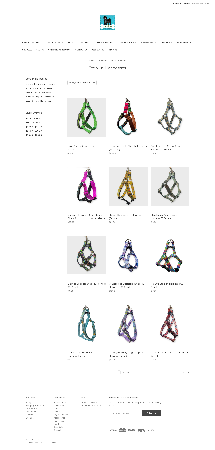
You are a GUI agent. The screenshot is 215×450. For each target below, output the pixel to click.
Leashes (165, 42)
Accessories (127, 42)
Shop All (27, 49)
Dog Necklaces (104, 42)
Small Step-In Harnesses (38, 92)
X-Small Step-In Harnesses (40, 88)
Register (198, 3)
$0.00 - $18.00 (33, 118)
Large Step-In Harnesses (38, 101)
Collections (54, 42)
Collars (84, 42)
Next (184, 372)
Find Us (113, 49)
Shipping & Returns (59, 49)
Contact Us (81, 49)
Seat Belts (183, 42)
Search (177, 3)
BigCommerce (41, 440)
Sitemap (30, 418)
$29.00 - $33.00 (34, 135)
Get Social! (98, 49)
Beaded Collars (31, 42)
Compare (86, 117)
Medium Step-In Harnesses (40, 96)
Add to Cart (86, 123)
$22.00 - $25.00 (34, 126)
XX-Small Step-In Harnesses (40, 84)
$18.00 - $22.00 (33, 122)
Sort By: (72, 82)
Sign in (187, 3)
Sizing (40, 49)
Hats (70, 42)
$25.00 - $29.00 (34, 130)
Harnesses (147, 42)
